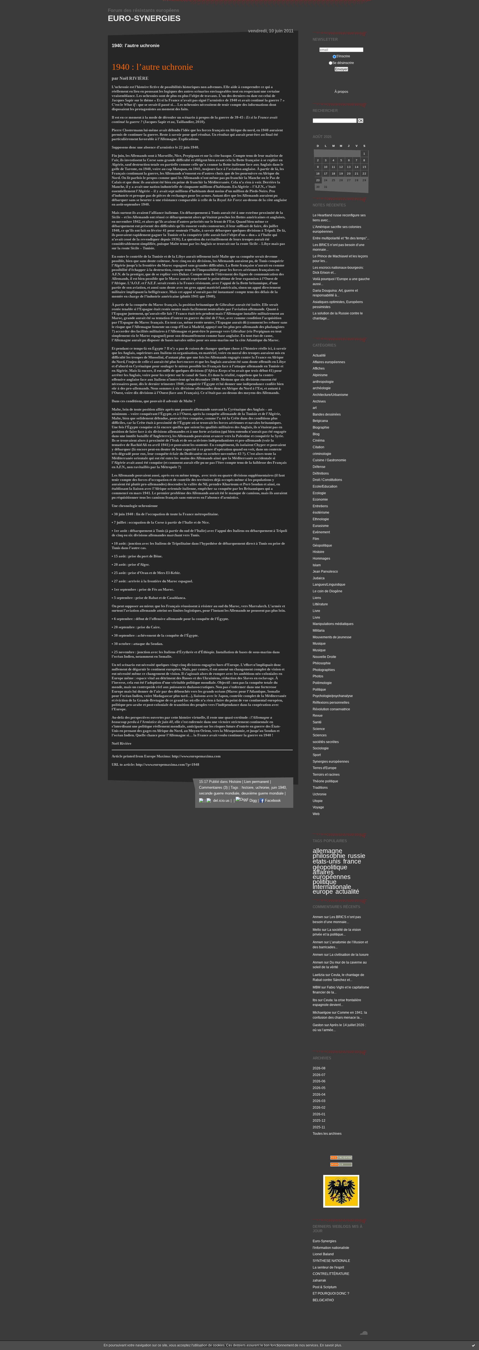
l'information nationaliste (331, 1247)
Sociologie (321, 748)
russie (356, 855)
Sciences (320, 735)
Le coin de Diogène (327, 591)
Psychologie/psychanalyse (333, 696)
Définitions (321, 473)
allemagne (327, 850)
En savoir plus (330, 1345)
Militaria (319, 630)
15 (364, 166)
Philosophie (322, 663)
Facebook (272, 801)
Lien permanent (256, 782)
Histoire (318, 552)
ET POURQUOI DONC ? (331, 1293)
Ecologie (319, 493)
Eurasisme (321, 525)
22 (364, 173)
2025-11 (319, 1127)
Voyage (318, 807)
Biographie (321, 427)
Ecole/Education (325, 486)
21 (356, 173)
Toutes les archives (327, 1133)
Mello (317, 929)
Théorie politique (325, 781)
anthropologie (323, 381)
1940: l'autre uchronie (135, 45)
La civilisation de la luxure (349, 954)
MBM (316, 987)
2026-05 (319, 1088)
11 (333, 166)
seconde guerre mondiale (219, 793)
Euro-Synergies (144, 18)
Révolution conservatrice (331, 709)
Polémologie (322, 683)
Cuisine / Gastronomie (329, 460)
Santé (317, 722)
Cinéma (319, 440)
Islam (317, 565)
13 (349, 166)
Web (316, 814)
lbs (315, 1000)
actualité (347, 891)
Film (316, 538)
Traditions (320, 787)
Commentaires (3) (213, 788)
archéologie (322, 388)
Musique (319, 643)
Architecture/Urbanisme (330, 394)
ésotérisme (321, 512)
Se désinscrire (343, 63)
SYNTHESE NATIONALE (331, 1260)
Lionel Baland (323, 1254)
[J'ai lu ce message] (473, 1345)
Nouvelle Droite (324, 657)
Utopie (318, 801)
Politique (319, 689)
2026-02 (319, 1107)
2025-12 (319, 1120)
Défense (319, 466)
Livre (316, 611)
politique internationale (332, 884)
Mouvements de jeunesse (332, 637)
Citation (318, 447)
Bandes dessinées (327, 414)
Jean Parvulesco (325, 571)
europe (323, 891)
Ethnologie (321, 519)
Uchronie (320, 794)
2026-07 (319, 1075)
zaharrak (319, 1280)
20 (349, 173)
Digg (252, 801)
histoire (247, 788)
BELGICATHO (323, 1300)
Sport (317, 755)
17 (326, 173)
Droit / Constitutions (327, 479)
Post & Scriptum (325, 1287)
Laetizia (319, 975)
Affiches (319, 368)
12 (341, 166)
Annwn (318, 917)
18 (333, 173)
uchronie (262, 788)
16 (318, 173)
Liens (317, 598)
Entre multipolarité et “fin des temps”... (341, 238)
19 (341, 173)
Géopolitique (322, 545)
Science (319, 729)
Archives (319, 401)
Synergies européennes (331, 761)
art (315, 407)
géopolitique (330, 867)
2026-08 (319, 1068)
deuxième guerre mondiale (262, 793)
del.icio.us (220, 801)
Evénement (321, 532)
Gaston (318, 1025)
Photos (318, 676)
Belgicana (320, 420)
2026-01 (319, 1114)
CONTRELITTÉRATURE (331, 1273)
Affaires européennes (329, 362)
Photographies (324, 670)
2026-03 (319, 1101)
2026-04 (319, 1094)
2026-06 (319, 1081)
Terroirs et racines (326, 774)
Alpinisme (320, 375)
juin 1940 (278, 788)
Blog (316, 434)
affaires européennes (332, 875)
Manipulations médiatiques (333, 624)
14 (356, 166)
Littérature (320, 604)
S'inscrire (343, 56)
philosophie (329, 855)
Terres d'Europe (325, 768)
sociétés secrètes (326, 742)
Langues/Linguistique (329, 584)
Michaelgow (322, 1012)
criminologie (322, 453)
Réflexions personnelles (331, 702)
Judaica (319, 578)
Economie (320, 499)
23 (318, 180)
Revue (318, 715)
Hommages (321, 558)
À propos (341, 91)
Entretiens (320, 506)
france (352, 861)
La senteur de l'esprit (328, 1267)
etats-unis (327, 861)
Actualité (319, 355)
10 (326, 166)
